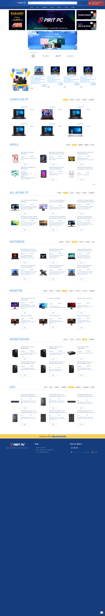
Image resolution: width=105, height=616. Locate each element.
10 (71, 90)
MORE (93, 184)
